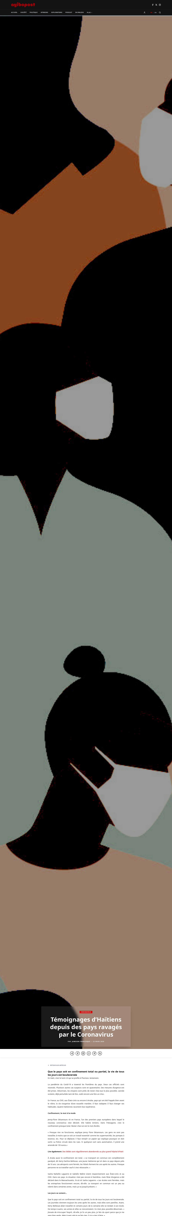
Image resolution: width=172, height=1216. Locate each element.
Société (23, 12)
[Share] (72, 1053)
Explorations (56, 12)
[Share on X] (100, 1053)
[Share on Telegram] (94, 1053)
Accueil (14, 12)
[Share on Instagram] (83, 1053)
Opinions (44, 12)
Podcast (68, 12)
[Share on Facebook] (78, 1053)
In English (79, 12)
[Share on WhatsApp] (89, 1053)
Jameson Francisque (81, 1041)
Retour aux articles (58, 1065)
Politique (34, 12)
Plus (89, 12)
